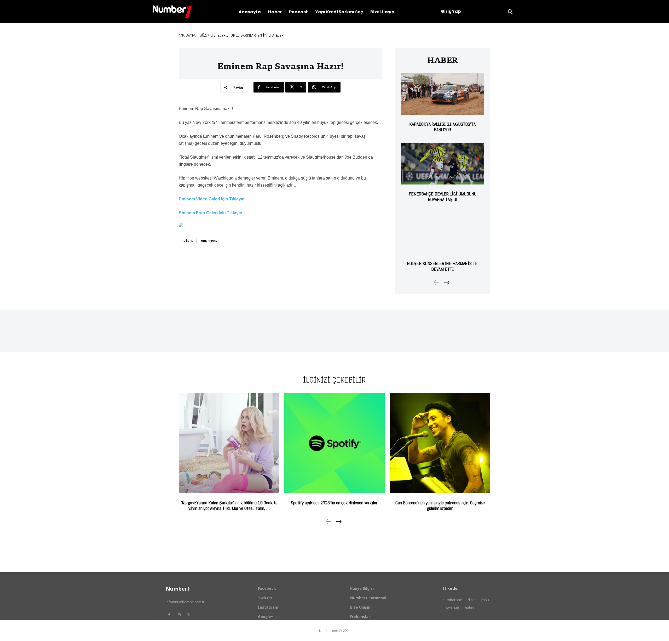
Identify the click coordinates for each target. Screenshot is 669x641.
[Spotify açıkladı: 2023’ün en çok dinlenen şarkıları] (334, 443)
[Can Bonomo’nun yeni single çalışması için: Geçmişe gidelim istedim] (440, 443)
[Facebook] (169, 614)
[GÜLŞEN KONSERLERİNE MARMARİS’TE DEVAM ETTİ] (442, 233)
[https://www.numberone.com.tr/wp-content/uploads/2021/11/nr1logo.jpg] (172, 11)
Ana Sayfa (187, 35)
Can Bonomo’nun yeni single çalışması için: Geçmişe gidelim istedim (440, 505)
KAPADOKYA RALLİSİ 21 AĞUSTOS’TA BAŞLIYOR (442, 127)
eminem (188, 241)
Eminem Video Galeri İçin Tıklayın (212, 199)
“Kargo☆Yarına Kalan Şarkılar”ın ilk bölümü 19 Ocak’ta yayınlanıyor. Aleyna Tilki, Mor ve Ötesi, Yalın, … (229, 505)
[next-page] (446, 282)
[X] (189, 614)
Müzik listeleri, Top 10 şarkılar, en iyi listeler (241, 35)
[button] (510, 11)
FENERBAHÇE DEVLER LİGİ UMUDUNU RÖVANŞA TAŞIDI (442, 197)
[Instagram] (179, 614)
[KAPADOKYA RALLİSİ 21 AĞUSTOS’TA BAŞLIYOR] (442, 94)
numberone (210, 241)
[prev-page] (437, 282)
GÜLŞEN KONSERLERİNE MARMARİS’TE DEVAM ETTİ (442, 266)
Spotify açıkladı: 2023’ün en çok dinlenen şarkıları (334, 503)
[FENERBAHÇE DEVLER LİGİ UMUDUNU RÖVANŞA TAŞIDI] (442, 163)
